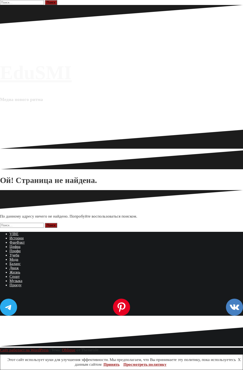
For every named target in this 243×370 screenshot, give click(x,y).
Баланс (15, 264)
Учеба (14, 255)
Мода (13, 259)
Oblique (68, 350)
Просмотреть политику (145, 364)
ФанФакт (17, 242)
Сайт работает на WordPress (24, 350)
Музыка (15, 281)
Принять (111, 364)
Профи (15, 251)
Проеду (15, 285)
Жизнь (14, 272)
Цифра (14, 247)
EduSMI (36, 72)
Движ (14, 268)
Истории (16, 238)
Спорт (14, 276)
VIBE (14, 234)
